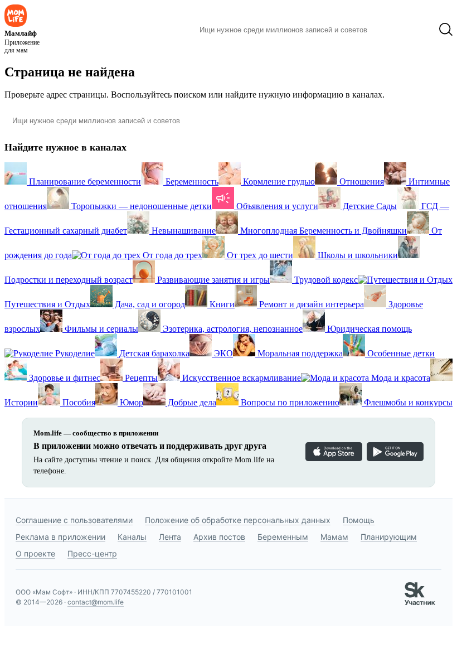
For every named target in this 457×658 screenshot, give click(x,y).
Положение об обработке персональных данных (237, 520)
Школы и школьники (356, 255)
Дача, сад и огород (149, 304)
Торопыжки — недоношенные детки (140, 206)
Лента (170, 536)
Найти (393, 29)
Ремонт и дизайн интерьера (310, 304)
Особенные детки (400, 353)
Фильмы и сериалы (100, 328)
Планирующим (389, 536)
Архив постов (219, 536)
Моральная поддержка (299, 353)
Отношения (360, 181)
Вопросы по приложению (289, 402)
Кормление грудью (278, 181)
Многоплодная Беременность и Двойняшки (322, 230)
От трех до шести (259, 255)
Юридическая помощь (368, 328)
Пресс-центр (92, 553)
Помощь (359, 520)
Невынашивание (182, 230)
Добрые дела (191, 402)
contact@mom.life (95, 602)
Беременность (190, 181)
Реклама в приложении (60, 536)
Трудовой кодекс (325, 279)
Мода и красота (399, 378)
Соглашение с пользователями (74, 520)
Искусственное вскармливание (240, 378)
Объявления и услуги (276, 206)
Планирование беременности (84, 181)
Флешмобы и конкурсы (407, 402)
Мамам (334, 536)
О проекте (35, 553)
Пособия (77, 402)
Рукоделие (74, 353)
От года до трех (171, 255)
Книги (221, 304)
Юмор (130, 402)
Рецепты (140, 378)
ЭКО (222, 353)
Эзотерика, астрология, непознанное (232, 328)
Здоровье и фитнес (63, 378)
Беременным (282, 536)
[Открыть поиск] (446, 29)
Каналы (132, 536)
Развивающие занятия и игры (212, 279)
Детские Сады (369, 206)
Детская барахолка (153, 353)
